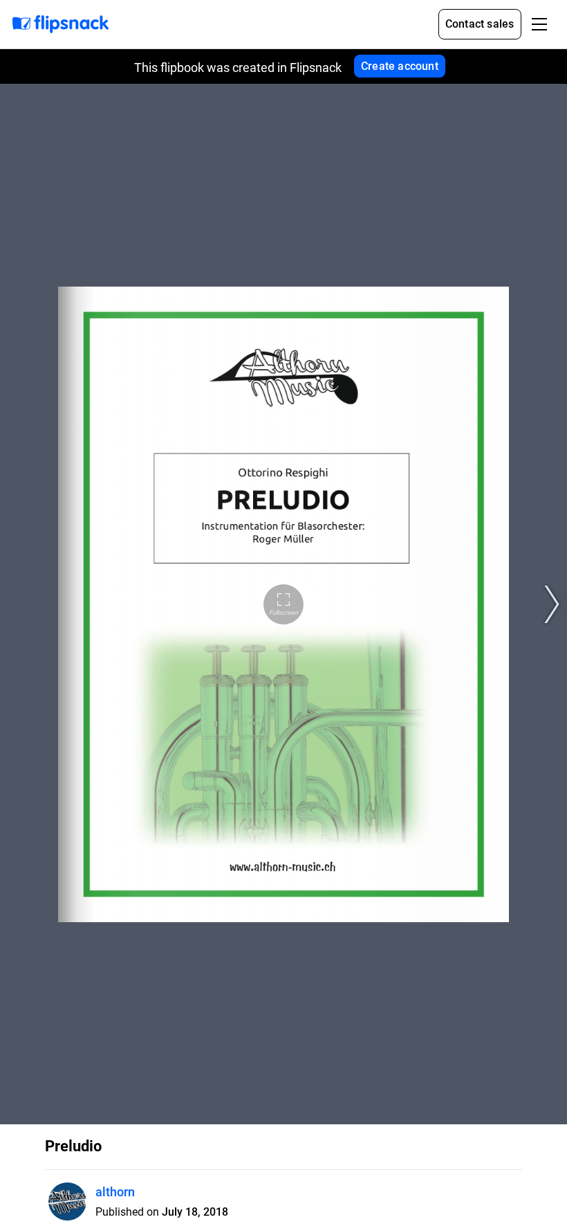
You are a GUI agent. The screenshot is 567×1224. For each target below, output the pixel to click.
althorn (115, 1192)
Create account (399, 66)
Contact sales (479, 23)
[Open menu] (539, 24)
